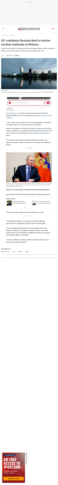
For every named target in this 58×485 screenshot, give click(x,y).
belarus (27, 251)
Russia (13, 251)
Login (53, 28)
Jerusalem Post (4, 35)
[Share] (2, 55)
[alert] (13, 468)
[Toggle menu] (3, 29)
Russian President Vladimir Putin (38, 133)
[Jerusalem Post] (29, 29)
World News (12, 35)
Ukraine (20, 251)
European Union (5, 251)
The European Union (12, 113)
